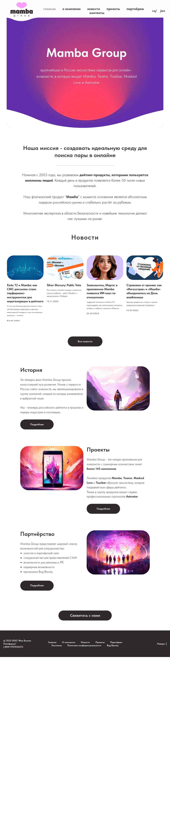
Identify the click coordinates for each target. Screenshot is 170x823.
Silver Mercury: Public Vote (64, 285)
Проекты (113, 9)
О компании (71, 9)
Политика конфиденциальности (84, 645)
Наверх (161, 643)
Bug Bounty (113, 645)
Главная (49, 9)
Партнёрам (135, 9)
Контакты (96, 13)
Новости (93, 9)
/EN (162, 11)
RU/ (154, 11)
